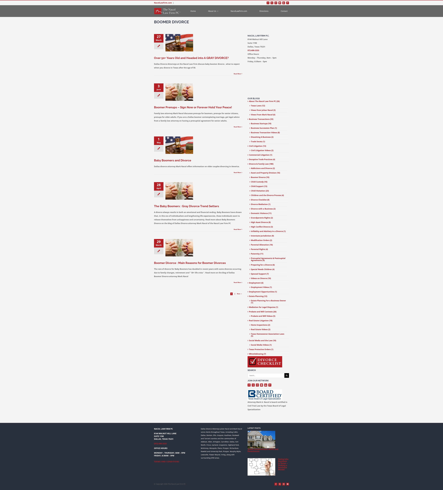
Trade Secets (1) (258, 141)
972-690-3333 (253, 50)
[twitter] (272, 2)
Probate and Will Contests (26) (262, 312)
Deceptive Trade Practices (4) (262, 159)
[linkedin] (283, 2)
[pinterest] (287, 2)
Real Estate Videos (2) (260, 329)
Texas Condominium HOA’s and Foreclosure (263, 450)
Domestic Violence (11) (261, 213)
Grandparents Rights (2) (262, 218)
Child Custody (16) (259, 182)
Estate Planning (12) (258, 296)
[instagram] (275, 2)
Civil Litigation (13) (257, 146)
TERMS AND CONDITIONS (166, 461)
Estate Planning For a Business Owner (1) (268, 302)
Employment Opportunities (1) (263, 292)
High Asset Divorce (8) (261, 222)
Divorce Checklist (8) (260, 200)
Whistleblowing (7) (257, 354)
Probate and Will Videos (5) (263, 316)
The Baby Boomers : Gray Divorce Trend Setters (186, 206)
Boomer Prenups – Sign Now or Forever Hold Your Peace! (193, 107)
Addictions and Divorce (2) (263, 168)
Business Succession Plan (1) (264, 128)
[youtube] (279, 2)
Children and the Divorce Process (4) (267, 195)
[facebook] (268, 2)
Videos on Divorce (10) (261, 278)
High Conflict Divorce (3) (262, 227)
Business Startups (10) (261, 123)
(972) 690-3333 (160, 443)
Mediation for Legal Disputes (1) (263, 307)
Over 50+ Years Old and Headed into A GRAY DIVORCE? (191, 58)
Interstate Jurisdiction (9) (262, 236)
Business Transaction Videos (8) (265, 132)
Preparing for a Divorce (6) (263, 265)
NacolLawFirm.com (163, 2)
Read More (237, 74)
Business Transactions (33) (261, 119)
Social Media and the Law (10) (262, 340)
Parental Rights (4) (259, 249)
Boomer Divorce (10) (260, 177)
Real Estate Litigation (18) (260, 321)
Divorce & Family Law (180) (261, 164)
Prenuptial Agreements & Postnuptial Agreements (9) (268, 259)
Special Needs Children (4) (262, 269)
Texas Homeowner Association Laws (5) (267, 335)
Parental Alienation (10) (262, 245)
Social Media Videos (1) (261, 345)
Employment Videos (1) (261, 287)
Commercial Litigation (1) (260, 155)
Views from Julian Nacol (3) (263, 110)
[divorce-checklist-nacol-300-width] (265, 357)
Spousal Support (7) (260, 274)
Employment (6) (256, 283)
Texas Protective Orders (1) (261, 349)
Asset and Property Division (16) (265, 173)
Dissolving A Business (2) (262, 137)
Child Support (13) (259, 186)
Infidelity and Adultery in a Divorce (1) (268, 231)
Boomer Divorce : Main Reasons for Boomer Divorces (190, 263)
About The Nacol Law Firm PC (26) (264, 101)
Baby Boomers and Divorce (172, 160)
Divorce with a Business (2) (263, 209)
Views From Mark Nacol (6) (263, 115)
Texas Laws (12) (258, 106)
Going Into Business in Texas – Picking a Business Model (283, 464)
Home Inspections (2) (260, 325)
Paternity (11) (257, 254)
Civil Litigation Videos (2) (262, 150)
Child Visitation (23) (260, 191)
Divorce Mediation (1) (260, 204)
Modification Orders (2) (261, 240)
